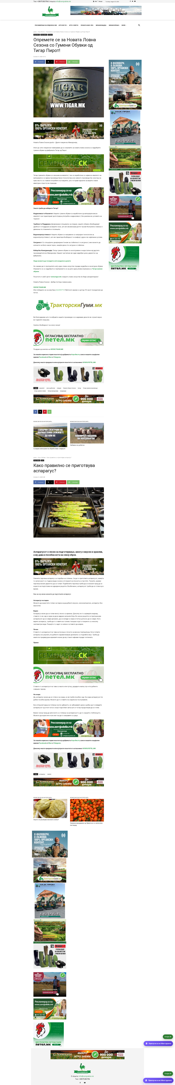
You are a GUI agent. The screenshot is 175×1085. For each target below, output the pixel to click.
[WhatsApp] (49, 412)
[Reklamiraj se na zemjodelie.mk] (68, 196)
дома (35, 32)
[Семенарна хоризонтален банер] (68, 163)
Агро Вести (41, 32)
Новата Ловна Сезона (69, 388)
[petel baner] (68, 337)
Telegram (57, 357)
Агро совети (44, 34)
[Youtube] (135, 1)
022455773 (60, 290)
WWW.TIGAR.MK (39, 287)
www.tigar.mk (56, 277)
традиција (63, 391)
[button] (139, 25)
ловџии (59, 388)
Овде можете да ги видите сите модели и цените (52, 261)
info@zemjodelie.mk (63, 1)
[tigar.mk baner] (68, 374)
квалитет (41, 388)
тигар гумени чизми (40, 391)
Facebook (42, 357)
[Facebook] (130, 1)
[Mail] (132, 1)
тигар (79, 388)
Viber (50, 357)
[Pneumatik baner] (68, 305)
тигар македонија (53, 391)
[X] (40, 412)
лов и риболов (50, 388)
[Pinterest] (45, 412)
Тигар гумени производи (90, 388)
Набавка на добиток (77, 445)
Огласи (50, 34)
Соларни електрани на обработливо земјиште (49, 449)
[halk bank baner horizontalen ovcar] (68, 130)
